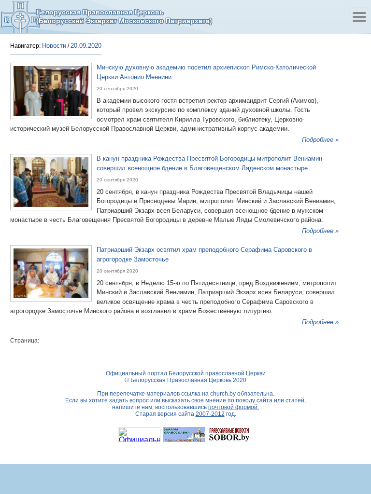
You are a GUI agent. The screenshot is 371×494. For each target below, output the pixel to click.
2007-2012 (210, 414)
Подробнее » (320, 139)
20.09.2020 (86, 45)
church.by (223, 393)
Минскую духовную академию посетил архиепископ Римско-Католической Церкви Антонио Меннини (206, 72)
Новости (54, 45)
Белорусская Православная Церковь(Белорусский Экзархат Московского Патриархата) (124, 16)
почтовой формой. (233, 407)
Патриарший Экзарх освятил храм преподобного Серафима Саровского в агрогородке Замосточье (204, 254)
